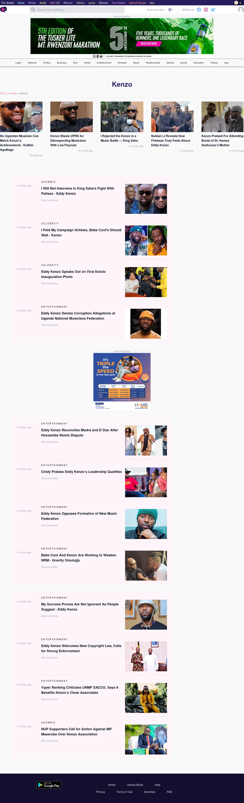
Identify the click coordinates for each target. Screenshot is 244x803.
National (32, 62)
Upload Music (135, 785)
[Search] (33, 9)
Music (136, 62)
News (13, 93)
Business (62, 62)
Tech (75, 62)
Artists (112, 785)
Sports (183, 62)
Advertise (149, 792)
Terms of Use (124, 792)
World (87, 62)
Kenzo (24, 93)
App (226, 62)
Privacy (100, 792)
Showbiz (122, 62)
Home (3, 93)
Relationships (153, 62)
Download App (156, 9)
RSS (169, 792)
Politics (47, 62)
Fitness (214, 62)
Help (157, 785)
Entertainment (104, 62)
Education (198, 62)
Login (18, 62)
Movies (170, 62)
